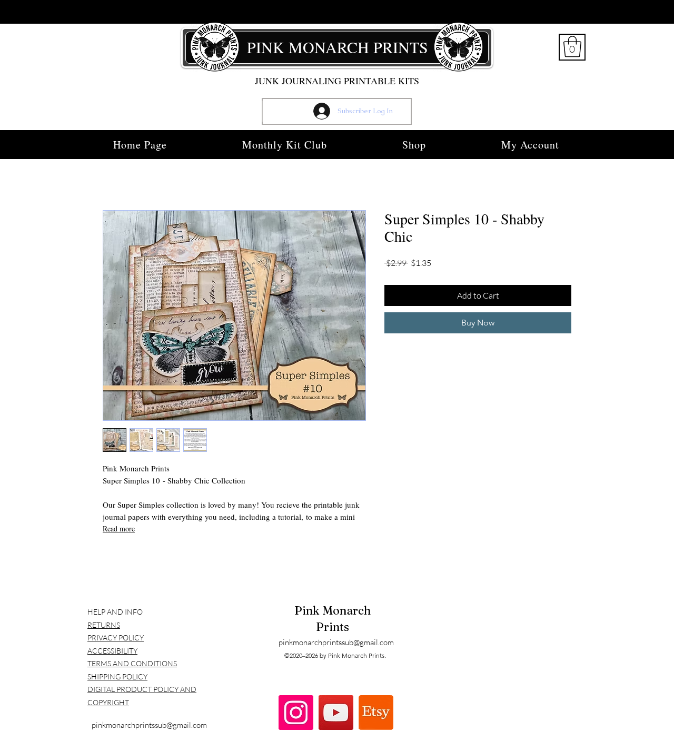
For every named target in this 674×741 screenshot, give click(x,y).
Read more (119, 528)
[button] (572, 46)
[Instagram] (296, 712)
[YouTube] (336, 712)
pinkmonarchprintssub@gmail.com (149, 725)
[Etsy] (376, 712)
